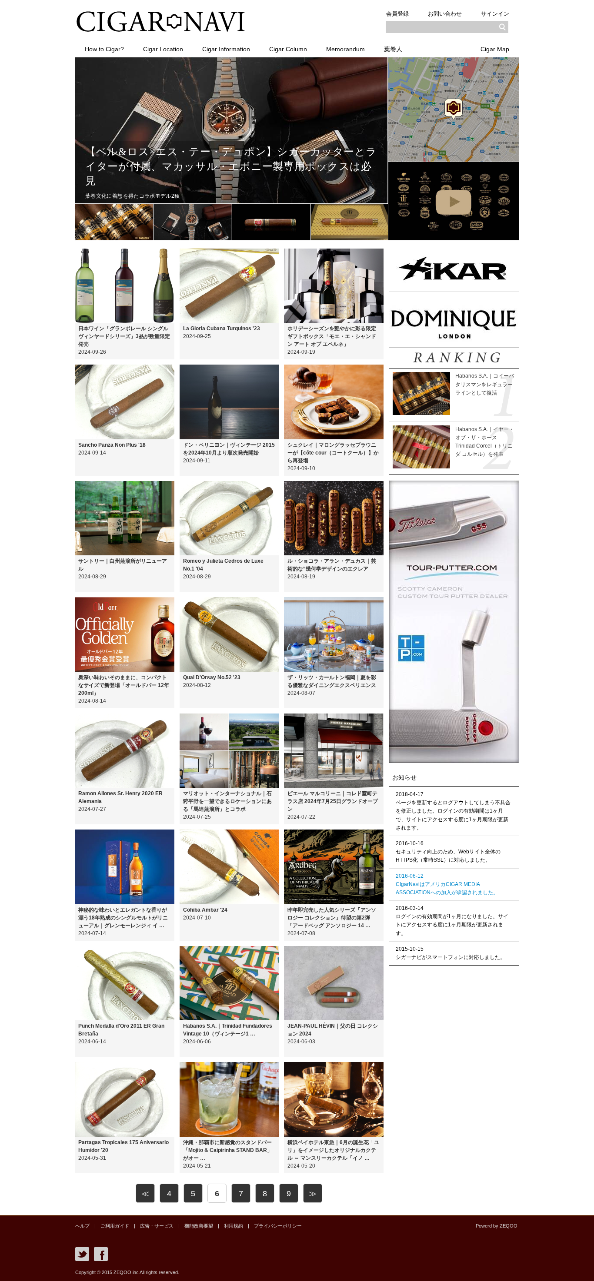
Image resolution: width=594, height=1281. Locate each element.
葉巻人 (393, 49)
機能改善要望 (198, 1225)
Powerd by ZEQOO (496, 1225)
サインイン (495, 13)
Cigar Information (226, 49)
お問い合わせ (445, 13)
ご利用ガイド (114, 1225)
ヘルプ (82, 1225)
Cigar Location (163, 49)
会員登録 (397, 13)
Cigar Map (495, 49)
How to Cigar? (104, 49)
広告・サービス (157, 1225)
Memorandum (345, 49)
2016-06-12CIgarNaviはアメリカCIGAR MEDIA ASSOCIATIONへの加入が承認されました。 (447, 884)
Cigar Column (288, 49)
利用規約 (233, 1225)
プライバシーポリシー (278, 1225)
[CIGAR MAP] (453, 160)
